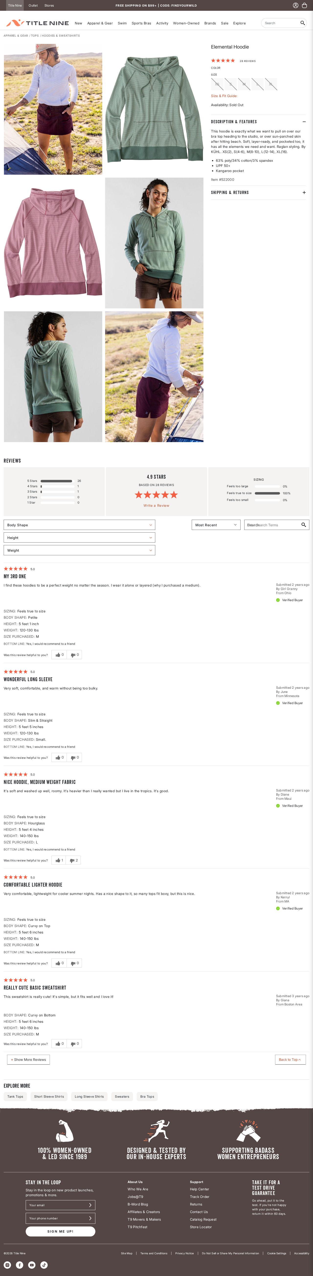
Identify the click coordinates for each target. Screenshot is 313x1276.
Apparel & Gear (100, 23)
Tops (35, 35)
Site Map (126, 1253)
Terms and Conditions (153, 1253)
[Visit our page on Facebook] (19, 1265)
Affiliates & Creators (144, 1212)
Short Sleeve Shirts (49, 1096)
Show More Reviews (30, 1059)
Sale (224, 23)
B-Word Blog (138, 1204)
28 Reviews (248, 60)
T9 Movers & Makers (144, 1219)
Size (214, 74)
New (78, 23)
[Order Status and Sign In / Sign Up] (295, 5)
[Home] (37, 22)
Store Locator (201, 1227)
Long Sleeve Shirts (89, 1096)
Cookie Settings (276, 1253)
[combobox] (280, 23)
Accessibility (301, 1253)
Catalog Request (203, 1219)
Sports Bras (141, 23)
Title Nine (15, 5)
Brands (210, 23)
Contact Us (199, 1212)
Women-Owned (186, 23)
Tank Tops (15, 1096)
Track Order (200, 1197)
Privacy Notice (184, 1253)
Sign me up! (60, 1231)
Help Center (199, 1189)
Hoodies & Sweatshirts (61, 35)
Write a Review (156, 505)
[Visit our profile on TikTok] (44, 1265)
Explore (239, 23)
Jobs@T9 (135, 1197)
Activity (162, 23)
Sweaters (122, 1096)
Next (7, 442)
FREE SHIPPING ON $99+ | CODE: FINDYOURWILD (156, 5)
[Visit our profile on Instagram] (7, 1265)
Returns (196, 1204)
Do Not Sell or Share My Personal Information (230, 1253)
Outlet (33, 5)
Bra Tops (147, 1096)
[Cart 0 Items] (304, 5)
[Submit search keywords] (303, 23)
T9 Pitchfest (137, 1227)
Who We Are (138, 1189)
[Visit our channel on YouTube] (31, 1265)
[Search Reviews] (303, 525)
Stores (49, 5)
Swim (122, 23)
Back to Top (288, 1059)
